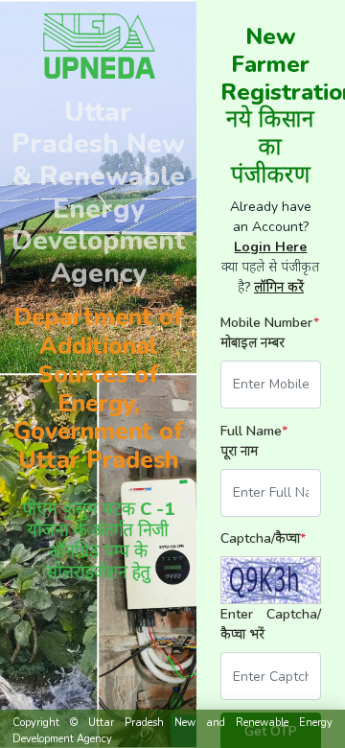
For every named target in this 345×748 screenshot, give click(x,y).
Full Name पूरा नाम (254, 441)
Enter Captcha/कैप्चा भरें (270, 624)
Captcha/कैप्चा (263, 538)
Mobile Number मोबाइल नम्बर (269, 333)
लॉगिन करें (279, 287)
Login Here (270, 247)
